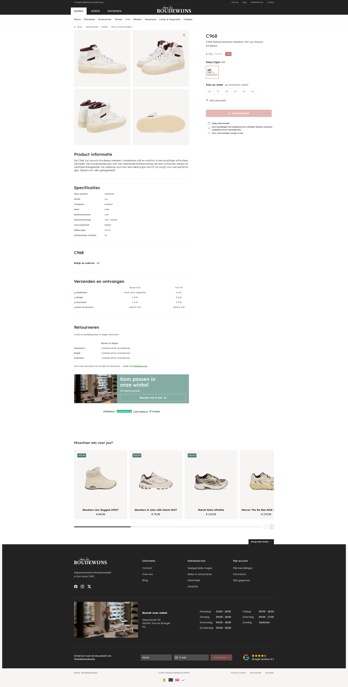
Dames (78, 11)
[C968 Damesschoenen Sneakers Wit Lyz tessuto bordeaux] (212, 72)
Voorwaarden (255, 673)
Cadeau (188, 19)
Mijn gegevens (241, 580)
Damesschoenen (92, 27)
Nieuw (77, 19)
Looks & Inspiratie (169, 19)
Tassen (118, 19)
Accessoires (104, 19)
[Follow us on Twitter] (89, 586)
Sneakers (104, 27)
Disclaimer (269, 673)
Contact (270, 2)
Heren (95, 11)
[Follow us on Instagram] (82, 586)
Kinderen (115, 11)
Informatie (148, 560)
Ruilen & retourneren (200, 574)
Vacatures (150, 19)
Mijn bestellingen (243, 568)
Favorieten (239, 574)
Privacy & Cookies (238, 673)
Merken (137, 19)
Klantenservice (257, 2)
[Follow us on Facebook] (75, 586)
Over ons (235, 2)
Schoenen (89, 19)
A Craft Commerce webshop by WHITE (173, 673)
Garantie (193, 586)
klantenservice (140, 366)
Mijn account (240, 560)
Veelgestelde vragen (200, 568)
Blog (245, 2)
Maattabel (194, 580)
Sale (127, 19)
